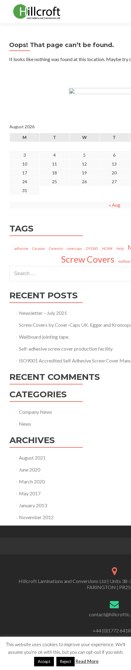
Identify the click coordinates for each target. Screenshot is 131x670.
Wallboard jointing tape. (44, 337)
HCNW (107, 248)
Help (120, 248)
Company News (35, 412)
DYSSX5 (92, 248)
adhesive (21, 248)
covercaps (74, 248)
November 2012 (36, 517)
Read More (87, 661)
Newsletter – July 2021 (43, 313)
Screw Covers (87, 259)
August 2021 (32, 458)
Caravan (38, 248)
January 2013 (33, 505)
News (25, 424)
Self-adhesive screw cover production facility (66, 348)
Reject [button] (65, 661)
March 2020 (32, 481)
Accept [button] (44, 661)
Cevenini (56, 248)
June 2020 (29, 469)
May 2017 (30, 493)
